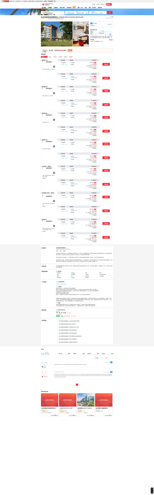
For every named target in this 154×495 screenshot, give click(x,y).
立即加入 (45, 1)
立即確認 (60, 56)
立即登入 (70, 50)
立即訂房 (106, 64)
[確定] (109, 12)
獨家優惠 (70, 56)
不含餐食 (55, 56)
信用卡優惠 (68, 312)
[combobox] (44, 57)
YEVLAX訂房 (47, 9)
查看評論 (109, 24)
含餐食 (50, 56)
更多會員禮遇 (50, 1)
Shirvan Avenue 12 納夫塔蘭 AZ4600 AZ (56, 18)
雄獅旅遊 (42, 9)
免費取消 (65, 56)
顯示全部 (110, 39)
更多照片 (86, 45)
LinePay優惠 (73, 316)
